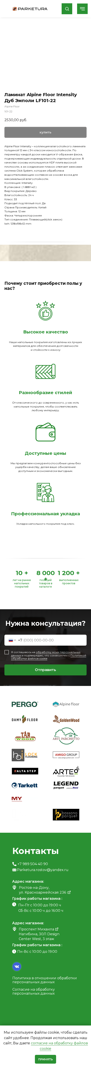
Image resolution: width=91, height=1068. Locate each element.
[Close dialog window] (84, 6)
